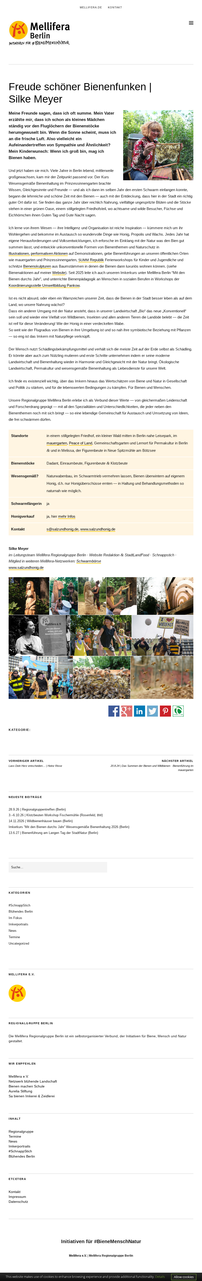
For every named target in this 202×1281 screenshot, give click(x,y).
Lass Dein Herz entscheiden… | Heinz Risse (35, 763)
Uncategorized (19, 943)
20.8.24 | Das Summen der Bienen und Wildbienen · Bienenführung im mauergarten (152, 765)
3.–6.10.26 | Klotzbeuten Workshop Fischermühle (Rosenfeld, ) (56, 815)
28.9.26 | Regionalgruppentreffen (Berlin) (37, 809)
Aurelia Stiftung (20, 1091)
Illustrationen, (19, 253)
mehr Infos (66, 516)
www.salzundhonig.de (97, 529)
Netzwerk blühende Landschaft (33, 1081)
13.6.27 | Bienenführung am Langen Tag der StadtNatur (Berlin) (53, 833)
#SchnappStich (19, 905)
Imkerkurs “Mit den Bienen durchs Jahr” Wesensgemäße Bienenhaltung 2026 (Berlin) (70, 827)
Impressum (17, 1197)
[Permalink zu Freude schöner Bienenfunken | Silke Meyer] (158, 179)
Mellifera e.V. (19, 1076)
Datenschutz (18, 1202)
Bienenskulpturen (37, 266)
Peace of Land (80, 443)
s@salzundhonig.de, (63, 529)
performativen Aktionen (49, 253)
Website (58, 273)
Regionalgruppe (21, 1131)
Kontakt (115, 7)
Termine (14, 937)
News (13, 931)
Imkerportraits (18, 924)
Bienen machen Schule (27, 1086)
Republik (91, 260)
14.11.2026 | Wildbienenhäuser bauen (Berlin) (41, 821)
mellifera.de (91, 7)
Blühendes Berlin (21, 911)
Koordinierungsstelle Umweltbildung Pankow (44, 285)
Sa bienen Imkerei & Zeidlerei (32, 1096)
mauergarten (57, 443)
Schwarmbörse (88, 561)
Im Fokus (15, 918)
